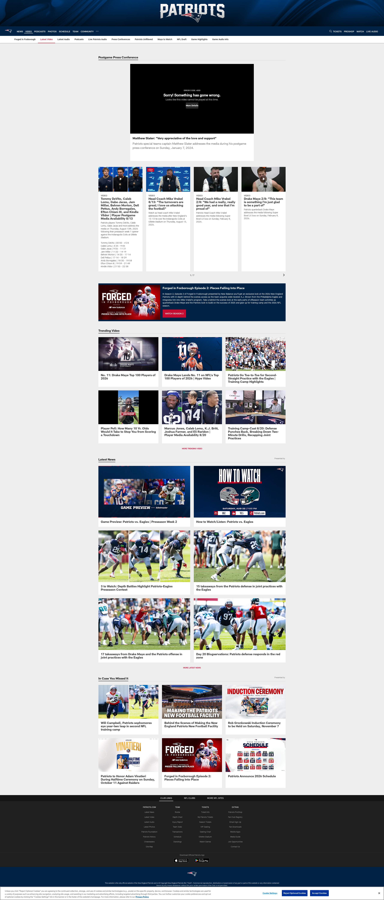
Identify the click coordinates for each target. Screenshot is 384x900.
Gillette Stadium (205, 837)
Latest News (149, 812)
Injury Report (177, 822)
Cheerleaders (149, 842)
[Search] (330, 31)
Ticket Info (205, 812)
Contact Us (235, 847)
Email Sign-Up (235, 822)
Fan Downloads (235, 827)
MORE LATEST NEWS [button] (192, 668)
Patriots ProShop (235, 812)
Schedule (177, 837)
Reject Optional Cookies (295, 893)
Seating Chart (205, 832)
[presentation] (284, 275)
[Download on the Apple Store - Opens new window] (181, 860)
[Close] (379, 893)
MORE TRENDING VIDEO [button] (192, 448)
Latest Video (149, 817)
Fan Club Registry (235, 817)
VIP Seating (205, 827)
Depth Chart (177, 817)
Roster (177, 812)
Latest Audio (149, 822)
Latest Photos (149, 827)
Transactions (177, 832)
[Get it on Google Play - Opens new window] (202, 862)
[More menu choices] (97, 31)
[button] (192, 106)
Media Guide (235, 837)
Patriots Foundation (149, 832)
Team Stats (177, 827)
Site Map (149, 847)
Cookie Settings (270, 893)
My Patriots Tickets (205, 817)
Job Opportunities (235, 842)
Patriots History (149, 837)
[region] (192, 893)
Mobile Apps (235, 832)
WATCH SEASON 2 (174, 313)
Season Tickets (205, 822)
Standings (177, 842)
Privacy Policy (142, 897)
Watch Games (205, 842)
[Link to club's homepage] (8, 31)
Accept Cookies (319, 893)
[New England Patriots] (192, 874)
